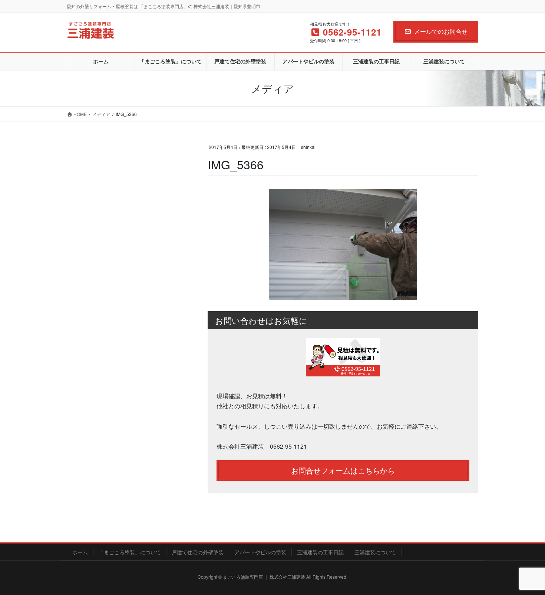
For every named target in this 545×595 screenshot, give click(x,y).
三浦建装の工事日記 (320, 552)
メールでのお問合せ (441, 31)
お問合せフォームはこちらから (343, 470)
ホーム (80, 552)
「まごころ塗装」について (130, 552)
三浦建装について (375, 552)
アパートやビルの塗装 (260, 552)
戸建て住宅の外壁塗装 (198, 552)
